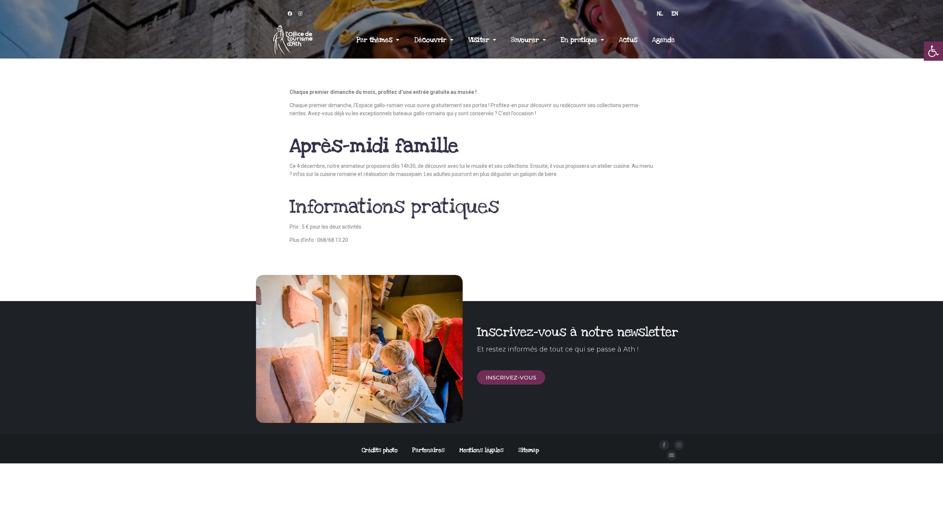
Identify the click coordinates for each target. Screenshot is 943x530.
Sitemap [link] (528, 450)
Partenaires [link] (428, 450)
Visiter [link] (478, 39)
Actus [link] (628, 39)
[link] (933, 51)
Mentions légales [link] (481, 450)
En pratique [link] (579, 39)
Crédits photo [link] (379, 450)
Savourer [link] (525, 39)
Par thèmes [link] (374, 39)
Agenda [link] (663, 39)
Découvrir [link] (430, 39)
